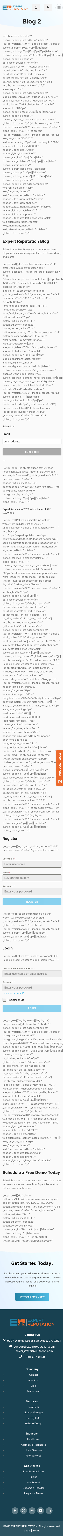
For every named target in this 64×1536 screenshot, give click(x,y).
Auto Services (33, 1455)
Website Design (33, 1423)
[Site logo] (15, 7)
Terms (36, 1530)
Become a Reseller (33, 1487)
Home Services (33, 1450)
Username (9, 858)
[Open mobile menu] (59, 7)
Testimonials (33, 1391)
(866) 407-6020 (34, 1357)
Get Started (33, 1482)
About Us (33, 1380)
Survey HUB (33, 1418)
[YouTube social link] (40, 1510)
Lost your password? (13, 993)
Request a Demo (33, 1493)
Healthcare (33, 1439)
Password (9, 886)
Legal (27, 1530)
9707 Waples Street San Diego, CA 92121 (34, 1340)
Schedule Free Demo (32, 1296)
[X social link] (23, 1510)
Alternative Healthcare (33, 1444)
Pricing (33, 1476)
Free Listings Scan (33, 1471)
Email (6, 434)
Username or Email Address (19, 968)
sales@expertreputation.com (34, 1351)
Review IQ (33, 1407)
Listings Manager (33, 1412)
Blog (33, 1385)
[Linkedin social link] (49, 1510)
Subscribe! (9, 426)
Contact (33, 1374)
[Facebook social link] (15, 1510)
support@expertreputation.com (34, 1346)
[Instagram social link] (32, 1510)
